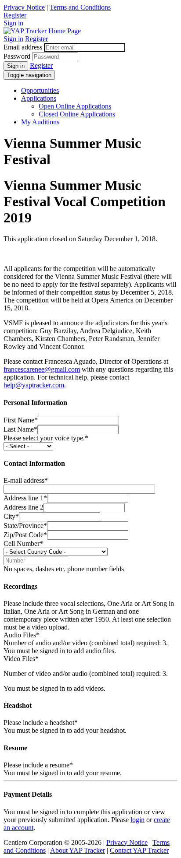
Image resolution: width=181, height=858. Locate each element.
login (137, 819)
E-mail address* (26, 480)
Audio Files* (22, 635)
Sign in (13, 23)
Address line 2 (23, 507)
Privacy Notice (24, 7)
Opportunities (40, 90)
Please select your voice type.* (46, 438)
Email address (23, 47)
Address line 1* (25, 498)
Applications (38, 98)
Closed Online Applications (77, 114)
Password (17, 56)
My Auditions (40, 122)
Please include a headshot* (41, 722)
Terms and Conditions (80, 7)
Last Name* (20, 429)
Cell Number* (23, 543)
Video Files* (21, 658)
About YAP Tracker (77, 850)
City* (11, 516)
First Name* (21, 420)
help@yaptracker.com (34, 385)
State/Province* (25, 525)
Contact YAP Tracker (139, 850)
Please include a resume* (38, 765)
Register (15, 15)
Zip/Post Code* (25, 534)
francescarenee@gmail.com (42, 369)
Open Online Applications (75, 106)
